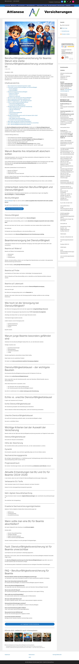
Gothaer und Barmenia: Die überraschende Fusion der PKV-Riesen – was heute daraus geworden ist (25, 647)
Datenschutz (32, 654)
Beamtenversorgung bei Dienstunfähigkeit (17, 91)
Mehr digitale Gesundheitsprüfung (17, 118)
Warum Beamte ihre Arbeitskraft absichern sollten (19, 85)
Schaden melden (66, 34)
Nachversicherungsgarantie (15, 112)
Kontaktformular (9, 1)
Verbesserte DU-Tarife (14, 116)
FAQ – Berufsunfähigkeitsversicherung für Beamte (19, 124)
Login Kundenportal (53, 5)
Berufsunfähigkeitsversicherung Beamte (26, 644)
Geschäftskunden (31, 5)
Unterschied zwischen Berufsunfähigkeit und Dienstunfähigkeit (22, 87)
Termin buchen (61, 5)
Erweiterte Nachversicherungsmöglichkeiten (19, 119)
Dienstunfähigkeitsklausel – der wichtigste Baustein (20, 100)
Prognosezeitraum (13, 114)
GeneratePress (51, 662)
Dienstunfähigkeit (13, 90)
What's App (64, 28)
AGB (30, 657)
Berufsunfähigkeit (13, 88)
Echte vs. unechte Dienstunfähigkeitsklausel (18, 102)
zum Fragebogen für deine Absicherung (29, 624)
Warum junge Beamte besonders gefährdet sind (19, 99)
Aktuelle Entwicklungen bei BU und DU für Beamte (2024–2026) (23, 115)
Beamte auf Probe (13, 94)
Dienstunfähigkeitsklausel (15, 108)
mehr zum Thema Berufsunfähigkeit (14, 208)
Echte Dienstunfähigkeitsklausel (16, 103)
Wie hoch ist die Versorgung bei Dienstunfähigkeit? (19, 97)
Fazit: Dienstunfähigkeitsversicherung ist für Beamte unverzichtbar (23, 122)
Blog (46, 5)
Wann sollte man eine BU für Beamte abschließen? (19, 121)
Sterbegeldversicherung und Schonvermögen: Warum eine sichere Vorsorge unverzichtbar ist (24, 646)
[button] (72, 59)
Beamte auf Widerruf (14, 93)
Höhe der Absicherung (14, 109)
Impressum (7, 654)
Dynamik (11, 111)
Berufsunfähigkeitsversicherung (12, 644)
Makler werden (40, 5)
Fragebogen (68, 5)
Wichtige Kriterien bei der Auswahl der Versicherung (20, 106)
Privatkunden (22, 5)
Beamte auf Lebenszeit (14, 96)
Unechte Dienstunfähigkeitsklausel (17, 105)
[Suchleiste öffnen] (73, 5)
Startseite (8, 5)
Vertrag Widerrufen (57, 654)
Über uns (14, 5)
